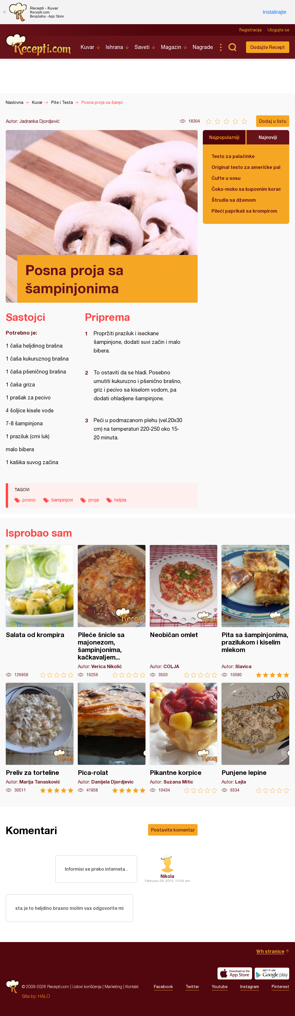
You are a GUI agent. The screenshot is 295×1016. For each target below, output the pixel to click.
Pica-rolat (111, 738)
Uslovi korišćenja (86, 986)
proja (93, 499)
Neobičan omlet (184, 611)
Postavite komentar (173, 829)
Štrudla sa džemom (233, 200)
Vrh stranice (270, 951)
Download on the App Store (235, 973)
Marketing (113, 986)
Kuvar (87, 47)
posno (29, 499)
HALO (44, 996)
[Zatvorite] (4, 12)
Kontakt (132, 986)
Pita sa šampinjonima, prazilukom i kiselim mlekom (255, 611)
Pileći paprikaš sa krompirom (244, 211)
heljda (120, 499)
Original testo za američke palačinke (246, 167)
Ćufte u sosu (226, 178)
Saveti (142, 47)
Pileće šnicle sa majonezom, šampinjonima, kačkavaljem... (111, 611)
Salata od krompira (39, 611)
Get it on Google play (272, 973)
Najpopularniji (224, 137)
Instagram (249, 986)
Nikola (167, 876)
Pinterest (280, 986)
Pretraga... (232, 47)
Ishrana (114, 47)
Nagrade (203, 47)
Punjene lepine (255, 738)
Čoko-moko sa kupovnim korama (246, 189)
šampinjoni (62, 499)
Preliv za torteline (39, 738)
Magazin (171, 47)
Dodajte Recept (267, 47)
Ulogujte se (278, 30)
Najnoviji (268, 137)
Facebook (163, 986)
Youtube (220, 986)
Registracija (250, 30)
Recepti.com (39, 45)
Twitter (192, 986)
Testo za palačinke (233, 156)
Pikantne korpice (184, 738)
